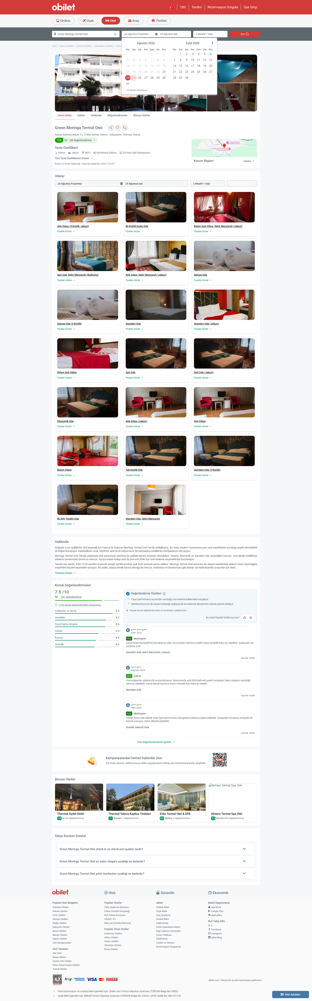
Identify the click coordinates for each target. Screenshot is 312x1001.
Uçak (90, 21)
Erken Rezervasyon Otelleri (66, 965)
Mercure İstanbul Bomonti (117, 923)
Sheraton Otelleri (112, 945)
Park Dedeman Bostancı (116, 907)
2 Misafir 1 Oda (204, 34)
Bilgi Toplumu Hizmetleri (168, 931)
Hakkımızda (162, 923)
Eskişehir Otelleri (61, 927)
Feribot (161, 21)
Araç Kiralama (163, 915)
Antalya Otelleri (60, 919)
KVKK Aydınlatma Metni (168, 927)
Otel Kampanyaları (62, 942)
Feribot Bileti (162, 919)
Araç (135, 21)
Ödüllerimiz (162, 938)
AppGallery (216, 915)
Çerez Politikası (164, 935)
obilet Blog (216, 937)
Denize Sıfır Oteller (62, 961)
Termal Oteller (60, 969)
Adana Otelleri (60, 938)
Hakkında (96, 115)
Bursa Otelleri (59, 931)
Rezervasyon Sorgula (223, 7)
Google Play (217, 911)
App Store (216, 907)
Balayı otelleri (59, 957)
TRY (183, 7)
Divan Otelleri (111, 949)
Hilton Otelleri (111, 937)
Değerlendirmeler (117, 115)
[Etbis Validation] (57, 980)
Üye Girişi (250, 7)
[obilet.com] (72, 10)
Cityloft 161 (110, 919)
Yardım (197, 7)
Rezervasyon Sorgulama (168, 946)
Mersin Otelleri (60, 935)
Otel (112, 21)
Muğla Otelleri (60, 923)
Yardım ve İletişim (165, 942)
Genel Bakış (65, 115)
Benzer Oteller (141, 115)
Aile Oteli (57, 953)
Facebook (216, 929)
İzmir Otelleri (59, 915)
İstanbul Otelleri (61, 907)
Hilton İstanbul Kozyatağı (117, 911)
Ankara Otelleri (60, 911)
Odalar (81, 115)
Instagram (216, 933)
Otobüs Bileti (162, 907)
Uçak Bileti (161, 911)
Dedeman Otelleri (113, 933)
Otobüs (64, 21)
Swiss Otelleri (111, 941)
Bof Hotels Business (114, 915)
